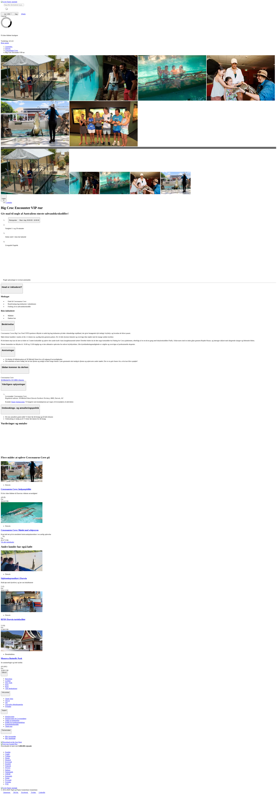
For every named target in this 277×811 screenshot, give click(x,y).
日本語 (7, 774)
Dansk (7, 758)
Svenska (8, 782)
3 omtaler (9, 202)
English (7, 752)
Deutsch (8, 760)
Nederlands (9, 772)
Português (8, 776)
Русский (8, 780)
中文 (7, 784)
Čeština (7, 756)
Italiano (7, 770)
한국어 (7, 768)
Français (8, 766)
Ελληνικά (8, 762)
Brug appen (5, 43)
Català (7, 754)
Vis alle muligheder (7, 542)
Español (8, 764)
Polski (7, 778)
